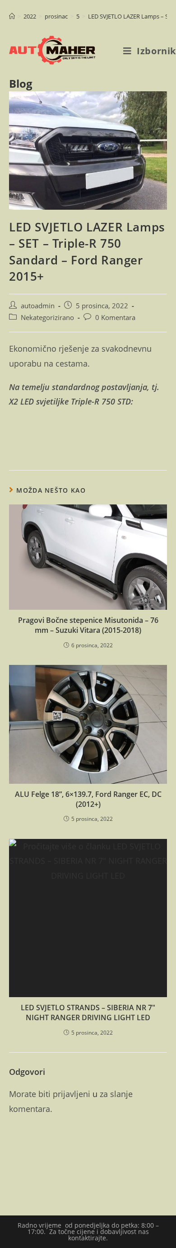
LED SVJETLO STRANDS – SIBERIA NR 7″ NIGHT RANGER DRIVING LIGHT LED (88, 1012)
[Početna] (12, 16)
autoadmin (38, 305)
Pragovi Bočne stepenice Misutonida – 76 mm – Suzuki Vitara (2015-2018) (88, 625)
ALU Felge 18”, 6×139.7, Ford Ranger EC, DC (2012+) (88, 799)
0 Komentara (115, 317)
